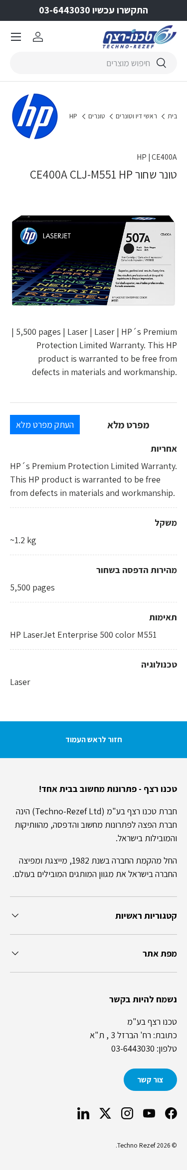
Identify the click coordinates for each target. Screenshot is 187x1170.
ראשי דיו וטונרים (136, 116)
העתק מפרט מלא (45, 424)
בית (172, 116)
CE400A (164, 157)
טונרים (96, 116)
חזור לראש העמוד (93, 739)
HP (73, 116)
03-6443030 (133, 1048)
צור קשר (150, 1079)
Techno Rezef (136, 1145)
